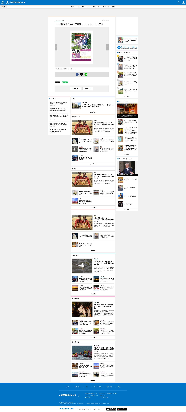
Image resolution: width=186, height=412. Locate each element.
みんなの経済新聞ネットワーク (66, 409)
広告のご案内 (87, 397)
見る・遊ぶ (81, 6)
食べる (73, 6)
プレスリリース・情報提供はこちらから (108, 393)
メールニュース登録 (104, 397)
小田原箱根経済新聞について (91, 393)
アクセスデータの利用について (91, 395)
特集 (113, 6)
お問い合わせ (102, 395)
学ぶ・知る (106, 6)
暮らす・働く (96, 6)
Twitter (178, 2)
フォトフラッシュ (59, 20)
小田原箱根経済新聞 (15, 2)
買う (88, 6)
